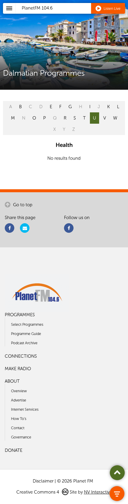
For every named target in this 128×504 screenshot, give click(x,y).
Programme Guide (26, 333)
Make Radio (18, 368)
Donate (13, 450)
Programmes (20, 314)
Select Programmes (27, 324)
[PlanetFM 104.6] (72, 15)
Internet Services (24, 409)
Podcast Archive (24, 343)
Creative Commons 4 (38, 492)
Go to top (22, 204)
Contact (17, 428)
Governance (21, 437)
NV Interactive (98, 492)
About (12, 381)
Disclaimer (43, 481)
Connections (21, 356)
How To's (18, 418)
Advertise (18, 400)
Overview (19, 391)
